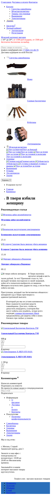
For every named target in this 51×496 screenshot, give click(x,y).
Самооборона (12, 423)
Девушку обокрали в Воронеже (15, 264)
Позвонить (11, 483)
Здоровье (10, 159)
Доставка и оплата (20, 2)
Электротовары (18, 18)
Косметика (11, 426)
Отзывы (9, 171)
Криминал (11, 191)
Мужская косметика (20, 11)
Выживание (17, 16)
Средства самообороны (19, 58)
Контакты (33, 2)
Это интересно (12, 173)
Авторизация (17, 30)
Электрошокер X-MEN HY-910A (16, 357)
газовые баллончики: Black (26, 313)
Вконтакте (11, 493)
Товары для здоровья (21, 14)
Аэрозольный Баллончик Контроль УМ (20, 333)
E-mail (9, 490)
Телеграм (10, 485)
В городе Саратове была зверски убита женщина (24, 249)
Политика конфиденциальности (21, 417)
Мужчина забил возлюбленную (15, 220)
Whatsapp (10, 488)
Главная (9, 189)
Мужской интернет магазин (13, 37)
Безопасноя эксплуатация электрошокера (21, 235)
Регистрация (17, 33)
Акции (9, 175)
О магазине (6, 2)
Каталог (9, 7)
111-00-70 (30, 50)
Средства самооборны (21, 9)
